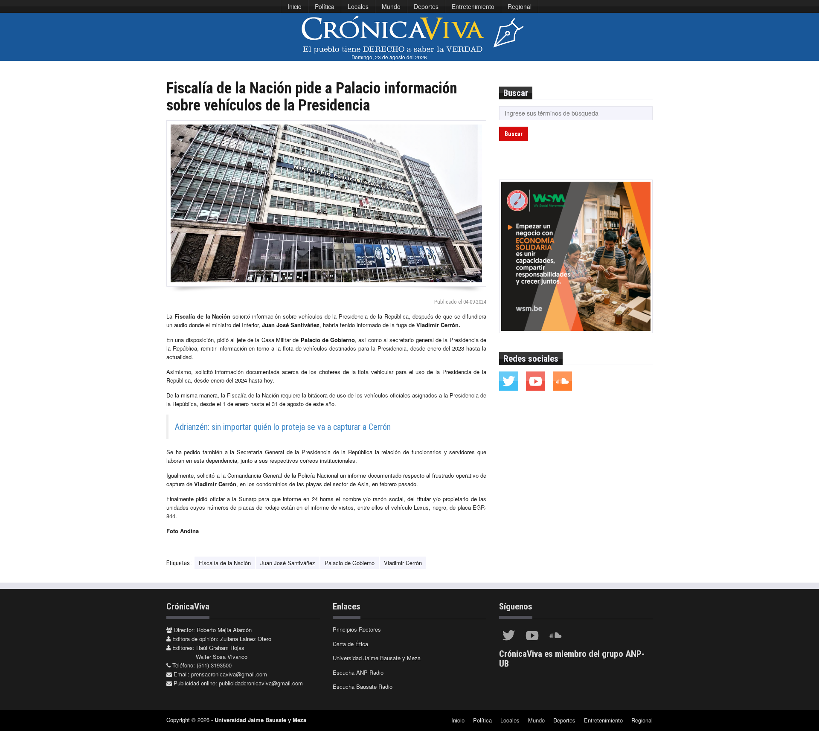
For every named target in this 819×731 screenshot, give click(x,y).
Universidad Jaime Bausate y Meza (377, 658)
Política (324, 6)
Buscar (514, 134)
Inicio (295, 6)
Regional (519, 6)
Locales (358, 6)
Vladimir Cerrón (403, 563)
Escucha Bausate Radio (362, 686)
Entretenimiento (473, 6)
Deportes (426, 6)
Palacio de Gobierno (350, 563)
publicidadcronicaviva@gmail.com (261, 683)
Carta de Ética (350, 644)
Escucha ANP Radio (358, 672)
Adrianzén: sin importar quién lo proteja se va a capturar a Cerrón (283, 427)
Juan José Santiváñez (287, 563)
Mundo (391, 6)
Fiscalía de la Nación (225, 563)
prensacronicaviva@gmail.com (229, 674)
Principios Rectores (357, 629)
